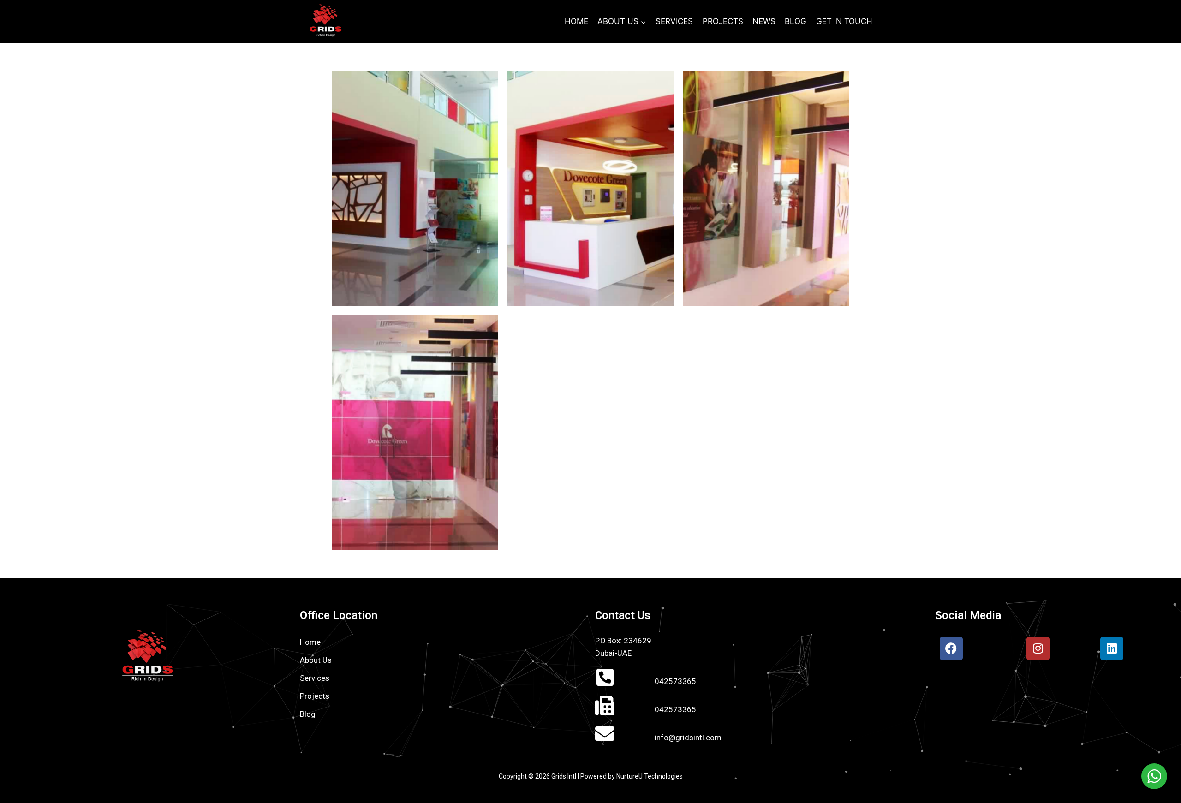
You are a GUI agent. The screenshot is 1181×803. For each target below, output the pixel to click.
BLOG (795, 21)
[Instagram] (1038, 648)
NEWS (763, 21)
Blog (308, 714)
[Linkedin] (1111, 648)
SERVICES (674, 21)
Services (314, 678)
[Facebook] (951, 648)
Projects (314, 696)
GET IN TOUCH (844, 21)
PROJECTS (723, 21)
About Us (316, 660)
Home (310, 642)
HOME (576, 21)
